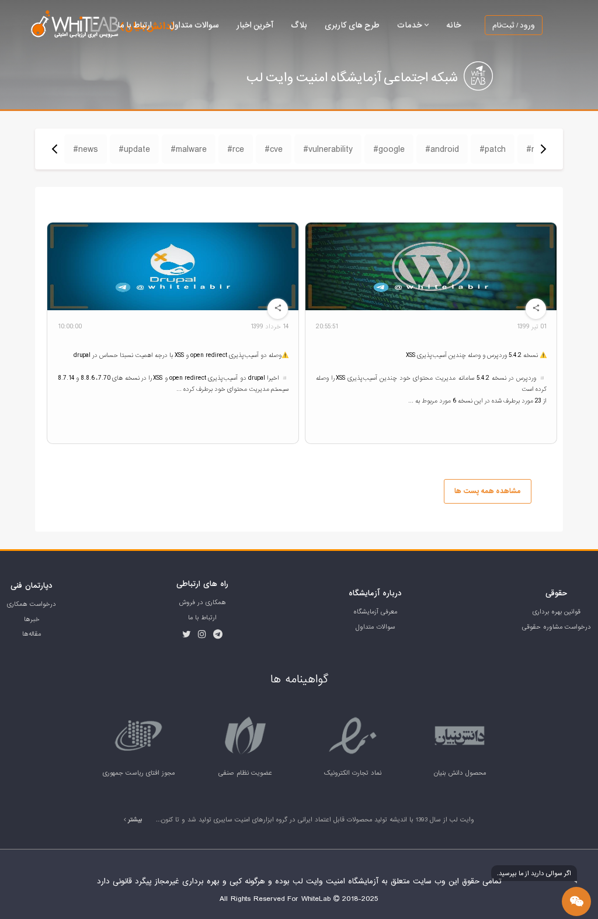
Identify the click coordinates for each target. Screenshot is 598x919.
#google (389, 149)
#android (442, 149)
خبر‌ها (32, 619)
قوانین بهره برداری (556, 611)
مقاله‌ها (31, 634)
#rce (235, 149)
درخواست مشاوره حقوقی (556, 627)
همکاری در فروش (202, 602)
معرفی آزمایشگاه (375, 611)
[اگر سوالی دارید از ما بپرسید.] (576, 901)
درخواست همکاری (31, 604)
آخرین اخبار (255, 25)
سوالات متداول (194, 25)
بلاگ (299, 25)
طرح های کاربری (352, 25)
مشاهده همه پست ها (487, 491)
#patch (492, 149)
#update (134, 149)
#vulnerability (328, 149)
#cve (274, 149)
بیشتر (134, 819)
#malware (189, 149)
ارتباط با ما (134, 25)
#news (85, 149)
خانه (453, 25)
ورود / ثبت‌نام (513, 25)
